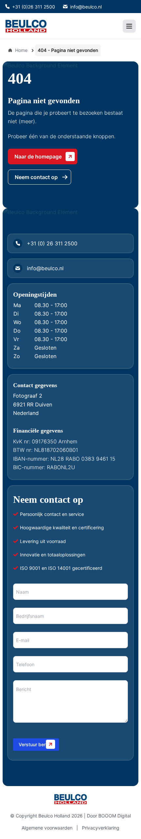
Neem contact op (36, 177)
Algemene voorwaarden (47, 828)
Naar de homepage (38, 156)
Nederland (26, 413)
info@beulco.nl (86, 6)
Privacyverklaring (100, 828)
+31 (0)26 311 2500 (33, 6)
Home (21, 50)
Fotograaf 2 (27, 395)
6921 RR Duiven (32, 404)
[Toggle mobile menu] (129, 26)
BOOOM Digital (114, 815)
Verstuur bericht (36, 744)
